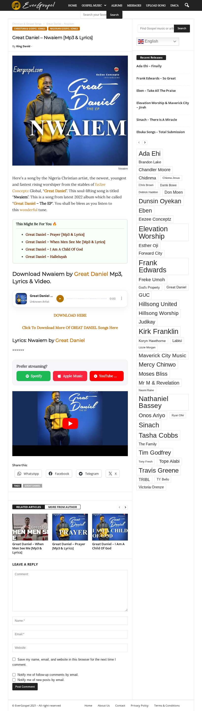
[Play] (60, 298)
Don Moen (174, 192)
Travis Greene (159, 470)
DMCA (174, 5)
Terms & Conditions (167, 705)
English (151, 41)
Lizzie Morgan (147, 347)
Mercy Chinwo (157, 364)
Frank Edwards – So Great (156, 78)
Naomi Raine (146, 390)
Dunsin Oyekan (160, 201)
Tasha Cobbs (158, 435)
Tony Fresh (145, 461)
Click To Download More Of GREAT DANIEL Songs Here (70, 327)
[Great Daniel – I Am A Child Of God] (110, 527)
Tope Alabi (169, 461)
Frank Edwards (153, 266)
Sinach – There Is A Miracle (156, 119)
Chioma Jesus (171, 177)
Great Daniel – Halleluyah (46, 256)
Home (72, 5)
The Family (148, 444)
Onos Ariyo (152, 415)
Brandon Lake (150, 162)
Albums (116, 5)
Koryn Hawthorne (152, 341)
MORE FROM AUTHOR (62, 507)
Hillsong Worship (159, 313)
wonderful (29, 209)
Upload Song (156, 5)
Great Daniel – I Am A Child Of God (54, 249)
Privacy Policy (140, 705)
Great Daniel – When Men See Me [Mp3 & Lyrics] (65, 242)
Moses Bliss (153, 374)
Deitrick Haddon (148, 192)
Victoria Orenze (151, 487)
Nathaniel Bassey (153, 402)
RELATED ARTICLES (28, 507)
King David (23, 46)
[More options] (121, 298)
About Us (104, 705)
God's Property (149, 287)
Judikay (147, 322)
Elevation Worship (153, 232)
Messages (134, 5)
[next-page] (125, 507)
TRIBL (144, 479)
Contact (120, 705)
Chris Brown (146, 185)
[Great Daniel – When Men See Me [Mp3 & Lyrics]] (30, 527)
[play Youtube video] (70, 423)
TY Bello (163, 479)
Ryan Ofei (178, 415)
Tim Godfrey (155, 452)
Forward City (150, 253)
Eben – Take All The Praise (156, 90)
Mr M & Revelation (159, 383)
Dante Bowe (168, 185)
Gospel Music (92, 5)
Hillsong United (158, 304)
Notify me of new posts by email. (41, 680)
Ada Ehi (150, 153)
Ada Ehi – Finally (149, 66)
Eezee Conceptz (155, 219)
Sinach (149, 425)
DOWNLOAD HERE (70, 315)
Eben (145, 210)
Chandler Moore (154, 169)
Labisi (177, 341)
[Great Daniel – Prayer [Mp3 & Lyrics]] (70, 527)
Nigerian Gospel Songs (64, 28)
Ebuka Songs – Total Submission (160, 132)
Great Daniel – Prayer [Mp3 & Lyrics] (55, 234)
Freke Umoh (152, 279)
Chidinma (147, 177)
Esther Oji (148, 245)
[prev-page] (119, 507)
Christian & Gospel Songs (27, 23)
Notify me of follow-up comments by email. (48, 675)
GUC (144, 295)
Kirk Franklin (158, 331)
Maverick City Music (162, 355)
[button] (186, 5)
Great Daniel (55, 190)
